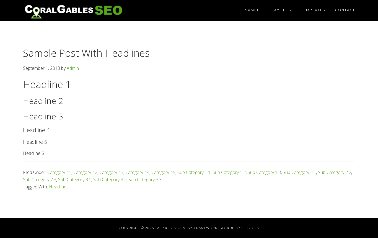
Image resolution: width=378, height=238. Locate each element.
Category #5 (163, 172)
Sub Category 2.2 (334, 172)
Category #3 (111, 172)
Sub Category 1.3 (264, 172)
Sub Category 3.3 (145, 179)
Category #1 (59, 172)
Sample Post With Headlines (86, 53)
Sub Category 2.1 (299, 172)
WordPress (232, 228)
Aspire (163, 228)
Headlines (59, 187)
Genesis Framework (197, 228)
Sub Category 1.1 (194, 172)
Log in (253, 228)
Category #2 (85, 172)
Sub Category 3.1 (74, 179)
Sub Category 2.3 (39, 179)
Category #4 (137, 172)
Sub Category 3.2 (109, 179)
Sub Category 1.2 (229, 172)
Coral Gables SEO (73, 10)
